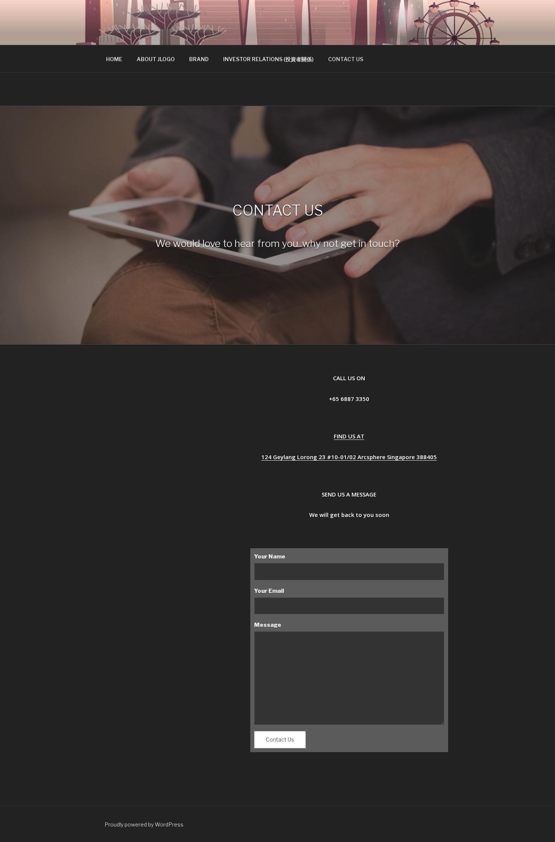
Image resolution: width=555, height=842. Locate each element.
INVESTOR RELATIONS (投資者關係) (268, 59)
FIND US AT (349, 436)
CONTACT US (345, 59)
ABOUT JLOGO (156, 59)
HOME (114, 59)
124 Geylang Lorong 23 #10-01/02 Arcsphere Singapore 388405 (349, 457)
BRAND (199, 59)
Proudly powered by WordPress (144, 824)
